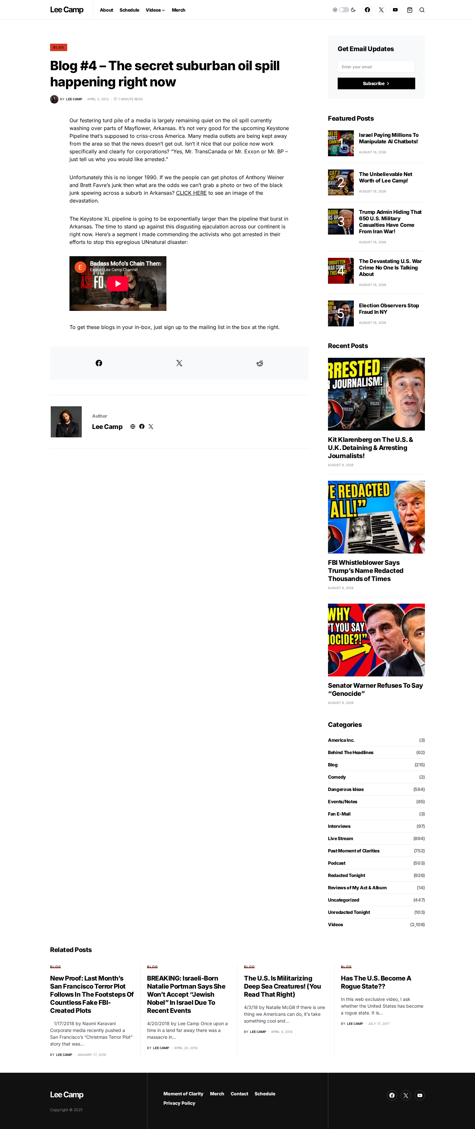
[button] (344, 10)
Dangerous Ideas (346, 789)
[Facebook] (367, 9)
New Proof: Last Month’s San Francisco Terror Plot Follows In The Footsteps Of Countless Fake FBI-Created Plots (92, 994)
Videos (335, 924)
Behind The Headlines (351, 752)
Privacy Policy (179, 1103)
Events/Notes (342, 801)
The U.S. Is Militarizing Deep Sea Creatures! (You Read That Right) (282, 986)
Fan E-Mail (339, 814)
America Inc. (341, 740)
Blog (58, 47)
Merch (217, 1093)
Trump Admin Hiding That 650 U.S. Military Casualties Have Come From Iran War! (390, 222)
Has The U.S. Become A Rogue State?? (376, 982)
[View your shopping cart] (410, 10)
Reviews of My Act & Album (357, 887)
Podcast (336, 863)
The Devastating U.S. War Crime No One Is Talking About (390, 267)
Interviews (339, 826)
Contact (239, 1093)
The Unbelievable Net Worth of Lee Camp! (385, 177)
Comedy (337, 777)
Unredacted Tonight (349, 912)
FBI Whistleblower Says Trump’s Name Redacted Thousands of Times (366, 571)
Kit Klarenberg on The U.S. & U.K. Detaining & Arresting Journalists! (370, 448)
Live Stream (340, 838)
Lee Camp (66, 9)
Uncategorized (343, 900)
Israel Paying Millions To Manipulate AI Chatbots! (389, 138)
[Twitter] (381, 9)
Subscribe (374, 83)
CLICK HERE (191, 193)
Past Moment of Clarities (354, 850)
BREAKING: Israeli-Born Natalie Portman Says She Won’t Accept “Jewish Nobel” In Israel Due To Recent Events (186, 994)
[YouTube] (395, 9)
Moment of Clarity (184, 1093)
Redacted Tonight (346, 875)
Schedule (265, 1093)
